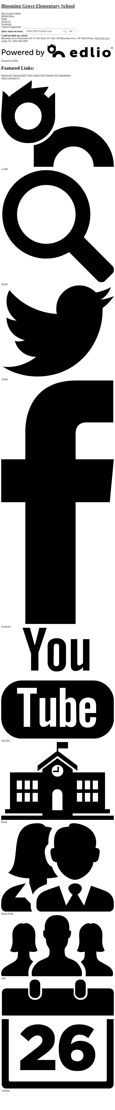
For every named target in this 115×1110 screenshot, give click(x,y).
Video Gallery (33, 75)
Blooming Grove (38, 6)
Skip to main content (11, 13)
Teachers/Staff (19, 75)
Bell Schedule (47, 75)
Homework (6, 75)
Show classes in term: (12, 31)
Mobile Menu (7, 16)
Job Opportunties (62, 75)
